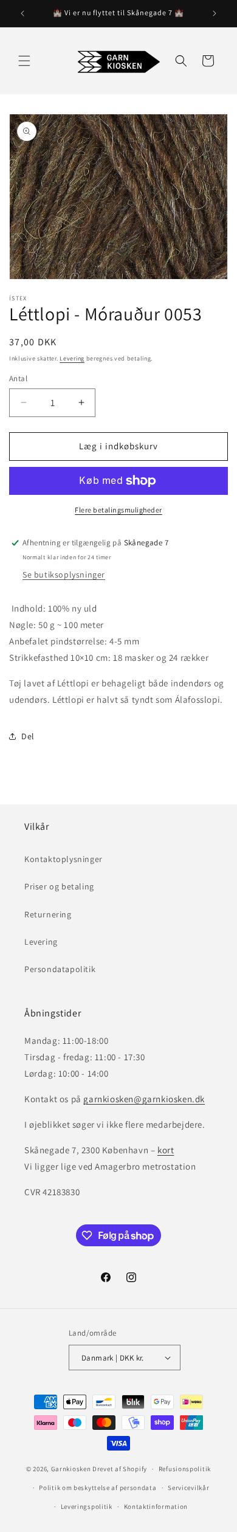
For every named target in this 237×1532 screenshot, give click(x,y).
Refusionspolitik (185, 1469)
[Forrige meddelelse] (22, 13)
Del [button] (28, 736)
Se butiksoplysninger (63, 574)
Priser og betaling (59, 886)
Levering (72, 358)
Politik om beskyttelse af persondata (97, 1487)
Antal (18, 378)
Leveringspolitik (86, 1506)
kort (165, 1150)
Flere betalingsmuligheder (118, 509)
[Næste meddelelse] (214, 13)
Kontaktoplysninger (63, 859)
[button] (24, 60)
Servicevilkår (188, 1487)
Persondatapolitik (59, 969)
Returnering (48, 914)
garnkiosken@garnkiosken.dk (144, 1099)
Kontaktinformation (156, 1506)
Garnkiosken (71, 1469)
